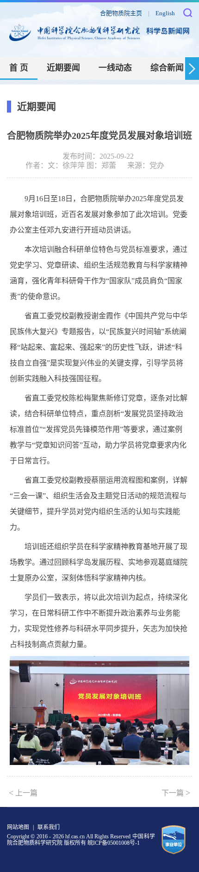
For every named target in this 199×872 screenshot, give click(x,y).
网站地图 (18, 827)
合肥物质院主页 (121, 13)
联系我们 (48, 827)
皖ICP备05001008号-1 (113, 843)
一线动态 (115, 67)
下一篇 (176, 792)
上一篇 (23, 792)
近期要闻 (63, 67)
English (165, 13)
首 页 (18, 67)
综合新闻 (167, 67)
